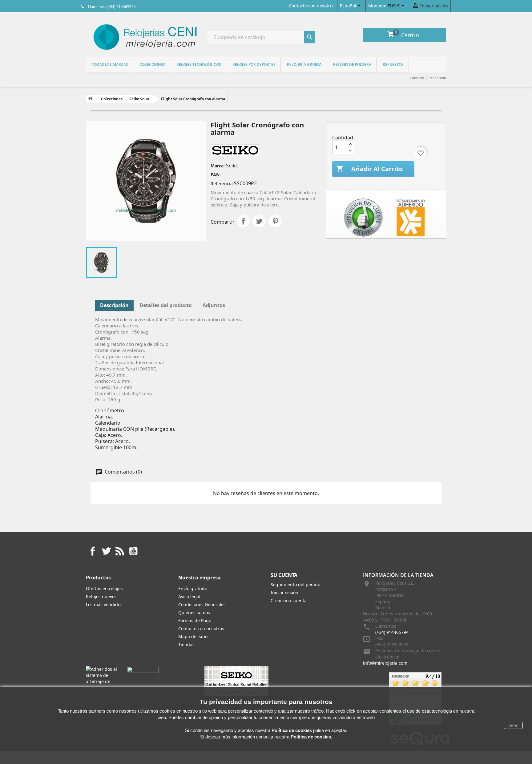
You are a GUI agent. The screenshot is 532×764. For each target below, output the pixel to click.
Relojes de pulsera (352, 64)
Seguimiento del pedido (295, 584)
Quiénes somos (194, 612)
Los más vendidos (104, 604)
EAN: (216, 175)
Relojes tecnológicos (198, 64)
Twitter (106, 551)
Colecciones (152, 64)
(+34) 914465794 (392, 632)
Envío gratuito (192, 588)
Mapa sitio (437, 77)
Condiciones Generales (202, 604)
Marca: (218, 166)
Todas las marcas (110, 64)
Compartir (243, 221)
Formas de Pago (194, 620)
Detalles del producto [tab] (165, 305)
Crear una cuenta (289, 600)
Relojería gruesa (304, 64)
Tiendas (186, 644)
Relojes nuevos (101, 596)
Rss (120, 551)
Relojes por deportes (254, 64)
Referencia (222, 183)
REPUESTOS (393, 64)
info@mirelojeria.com (385, 663)
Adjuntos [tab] (214, 305)
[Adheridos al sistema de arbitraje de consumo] (102, 678)
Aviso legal (189, 596)
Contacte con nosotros (312, 6)
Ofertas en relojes (104, 588)
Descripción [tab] (114, 305)
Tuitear (259, 221)
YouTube (133, 551)
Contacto (417, 77)
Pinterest (275, 221)
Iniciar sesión (284, 592)
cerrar (513, 725)
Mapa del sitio (193, 636)
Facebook (93, 551)
